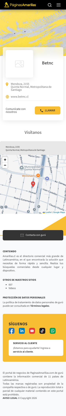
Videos (12, 288)
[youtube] (32, 331)
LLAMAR (50, 110)
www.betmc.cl (19, 97)
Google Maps (59, 212)
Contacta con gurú (36, 235)
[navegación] (58, 5)
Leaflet (48, 212)
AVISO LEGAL (10, 398)
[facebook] (11, 331)
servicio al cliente (23, 352)
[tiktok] (42, 331)
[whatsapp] (53, 331)
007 (10, 285)
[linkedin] (22, 331)
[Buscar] (50, 4)
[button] (33, 184)
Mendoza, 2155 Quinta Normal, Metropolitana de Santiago (31, 86)
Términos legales (39, 306)
